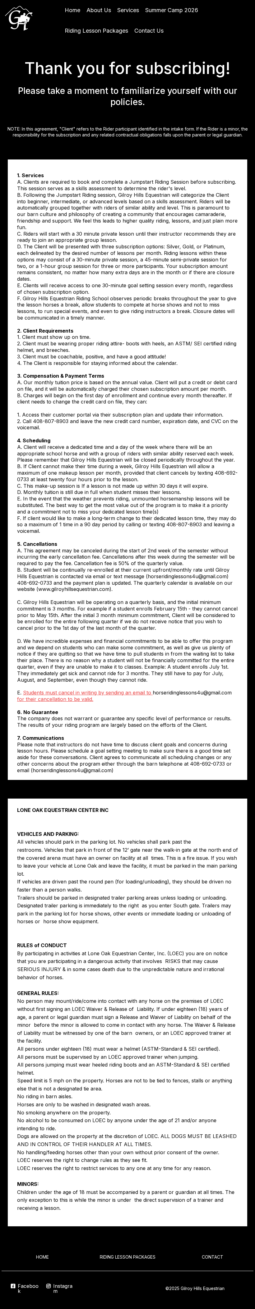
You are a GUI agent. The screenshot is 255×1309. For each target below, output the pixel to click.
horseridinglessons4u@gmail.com (187, 576)
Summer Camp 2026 (171, 10)
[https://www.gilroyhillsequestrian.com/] (20, 20)
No (20, 1096)
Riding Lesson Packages (96, 30)
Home (72, 10)
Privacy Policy (239, 1288)
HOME (42, 1257)
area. (96, 1088)
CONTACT (212, 1257)
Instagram (62, 1288)
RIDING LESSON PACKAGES (127, 1257)
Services (128, 10)
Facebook (28, 1288)
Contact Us (149, 30)
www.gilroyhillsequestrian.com (73, 589)
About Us (98, 10)
